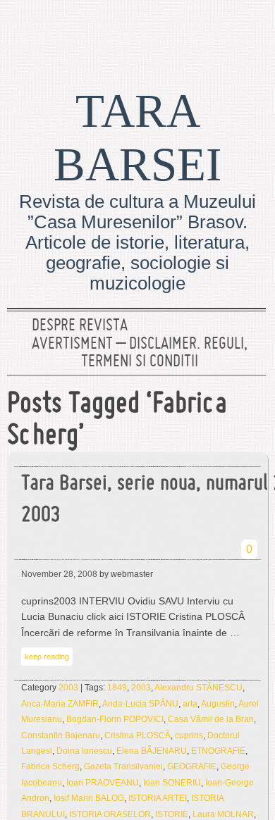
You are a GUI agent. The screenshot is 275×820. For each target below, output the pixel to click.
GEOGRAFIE (191, 766)
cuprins (189, 735)
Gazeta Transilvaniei (123, 766)
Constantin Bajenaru (60, 735)
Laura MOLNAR (223, 814)
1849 (117, 687)
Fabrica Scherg (50, 766)
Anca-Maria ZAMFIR (60, 704)
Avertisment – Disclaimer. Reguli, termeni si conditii (140, 354)
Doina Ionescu (84, 751)
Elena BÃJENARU (151, 751)
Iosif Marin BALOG (89, 798)
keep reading (47, 656)
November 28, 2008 (59, 574)
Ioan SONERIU (172, 783)
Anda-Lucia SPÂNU (140, 704)
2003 (68, 687)
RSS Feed (249, 31)
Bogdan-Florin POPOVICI (115, 719)
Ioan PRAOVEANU (102, 783)
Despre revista (80, 326)
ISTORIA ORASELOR (110, 814)
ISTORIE (171, 814)
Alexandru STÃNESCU (198, 687)
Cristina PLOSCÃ (137, 735)
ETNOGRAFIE (218, 751)
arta (190, 704)
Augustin (218, 704)
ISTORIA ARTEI (157, 798)
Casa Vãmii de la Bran (211, 719)
